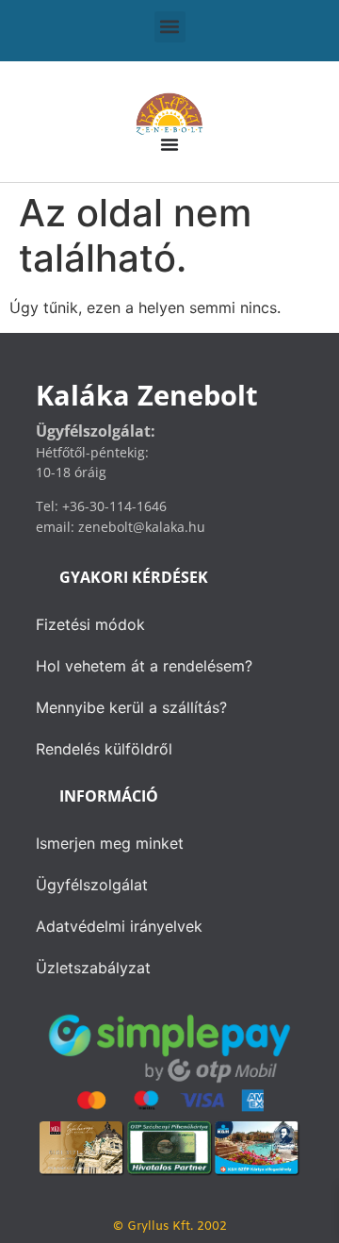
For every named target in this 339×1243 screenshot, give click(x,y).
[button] (170, 26)
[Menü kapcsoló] (169, 144)
